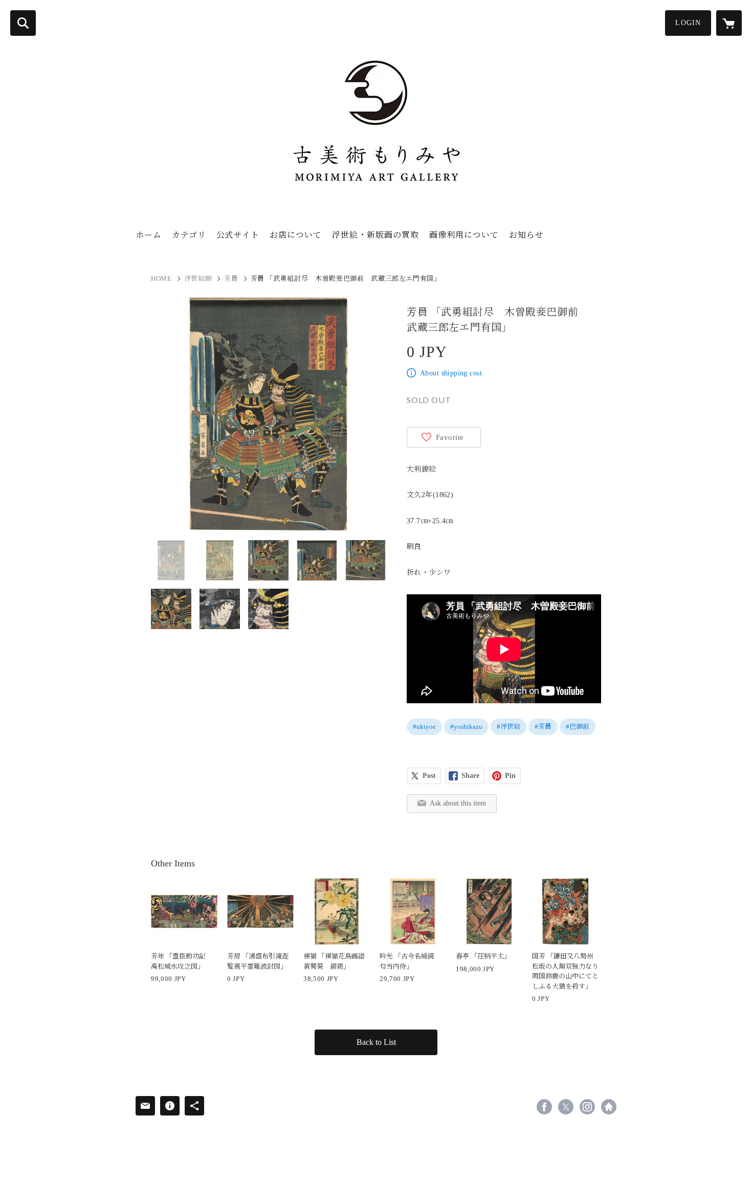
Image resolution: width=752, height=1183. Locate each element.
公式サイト (237, 235)
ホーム (149, 235)
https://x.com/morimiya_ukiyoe (565, 1106)
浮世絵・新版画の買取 (375, 235)
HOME (161, 278)
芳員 (231, 278)
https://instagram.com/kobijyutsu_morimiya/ (587, 1106)
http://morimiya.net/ (608, 1106)
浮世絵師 (198, 278)
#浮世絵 (508, 726)
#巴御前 (577, 726)
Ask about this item (458, 803)
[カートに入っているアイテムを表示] (729, 23)
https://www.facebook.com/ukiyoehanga (544, 1106)
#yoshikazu (466, 726)
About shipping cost (451, 373)
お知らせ (526, 235)
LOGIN (688, 23)
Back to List (376, 1042)
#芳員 (543, 726)
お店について (296, 235)
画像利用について (464, 235)
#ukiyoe (424, 726)
